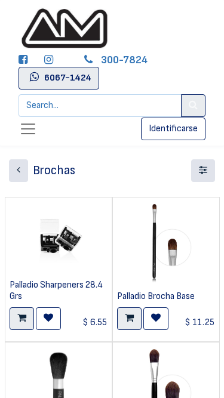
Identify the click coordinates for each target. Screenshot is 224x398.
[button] (22, 318)
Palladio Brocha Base (156, 296)
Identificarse (173, 128)
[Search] (193, 105)
